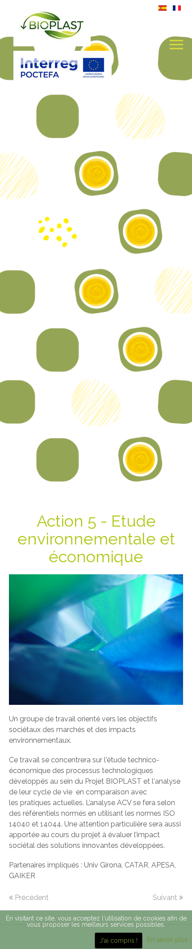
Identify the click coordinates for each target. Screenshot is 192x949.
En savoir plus (167, 939)
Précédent (31, 897)
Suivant (166, 897)
